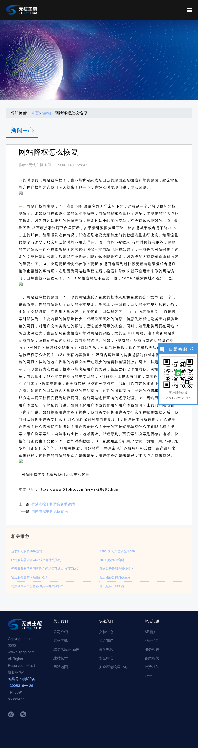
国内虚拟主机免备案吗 (49, 511)
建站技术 (60, 658)
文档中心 (106, 631)
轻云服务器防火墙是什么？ (29, 577)
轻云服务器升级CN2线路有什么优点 (36, 559)
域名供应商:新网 (66, 649)
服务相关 (152, 649)
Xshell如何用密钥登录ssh (117, 551)
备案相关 (152, 658)
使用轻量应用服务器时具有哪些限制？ (37, 586)
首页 (35, 113)
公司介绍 (60, 631)
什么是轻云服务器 (112, 586)
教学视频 (106, 649)
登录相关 (152, 640)
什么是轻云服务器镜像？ (117, 568)
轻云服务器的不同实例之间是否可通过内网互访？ (45, 568)
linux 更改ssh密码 (112, 559)
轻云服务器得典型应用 (115, 577)
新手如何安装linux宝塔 (27, 551)
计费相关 (152, 666)
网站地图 (60, 666)
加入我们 (106, 640)
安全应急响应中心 (113, 666)
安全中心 (106, 658)
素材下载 (60, 640)
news (46, 113)
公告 (148, 675)
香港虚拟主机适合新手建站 (53, 504)
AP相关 (150, 631)
